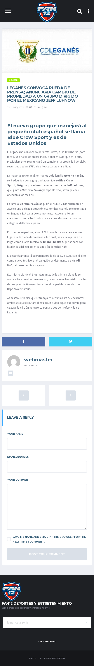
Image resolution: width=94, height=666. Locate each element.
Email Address (18, 456)
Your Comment (18, 479)
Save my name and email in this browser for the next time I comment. (49, 539)
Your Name (15, 433)
